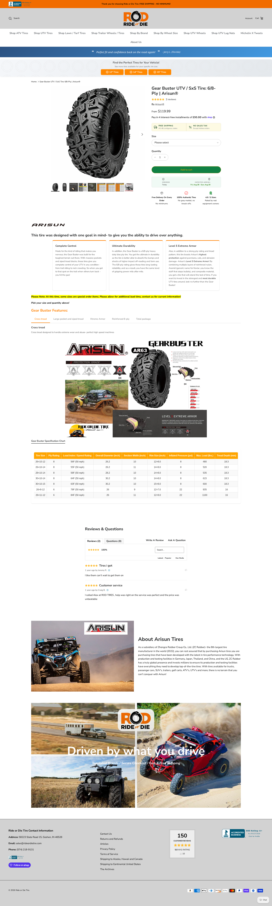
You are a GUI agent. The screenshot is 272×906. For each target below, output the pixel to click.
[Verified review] (109, 570)
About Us (136, 42)
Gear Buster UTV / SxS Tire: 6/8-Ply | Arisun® (60, 81)
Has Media (180, 558)
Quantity (156, 151)
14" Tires (137, 72)
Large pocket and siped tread (68, 319)
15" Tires (161, 72)
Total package (143, 319)
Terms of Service (109, 854)
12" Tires (113, 72)
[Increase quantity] (165, 157)
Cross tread (41, 319)
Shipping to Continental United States (120, 864)
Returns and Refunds (111, 839)
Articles (104, 844)
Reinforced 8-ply (120, 319)
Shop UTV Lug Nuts (223, 33)
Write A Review (155, 540)
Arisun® (159, 104)
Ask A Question (177, 540)
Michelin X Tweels (252, 33)
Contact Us (106, 833)
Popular (168, 558)
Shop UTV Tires (43, 33)
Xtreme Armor (97, 319)
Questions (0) (113, 541)
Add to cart (186, 169)
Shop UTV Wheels (195, 33)
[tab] (48, 442)
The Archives (107, 869)
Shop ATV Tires (18, 33)
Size (154, 136)
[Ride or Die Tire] (136, 18)
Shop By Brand (139, 33)
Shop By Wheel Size (166, 33)
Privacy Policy (107, 849)
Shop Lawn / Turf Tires (72, 33)
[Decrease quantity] (154, 157)
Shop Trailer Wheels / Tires (107, 33)
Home (34, 81)
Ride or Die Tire (22, 890)
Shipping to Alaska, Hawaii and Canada (121, 859)
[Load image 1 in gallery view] (98, 133)
